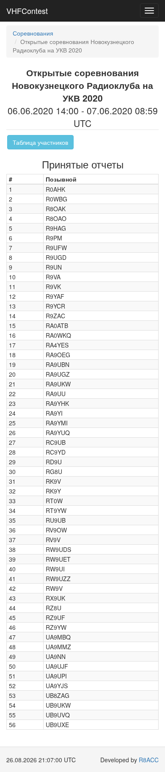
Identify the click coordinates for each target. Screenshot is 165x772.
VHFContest (27, 10)
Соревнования (33, 33)
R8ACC (149, 759)
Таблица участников (40, 142)
